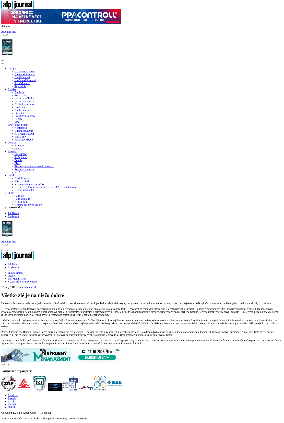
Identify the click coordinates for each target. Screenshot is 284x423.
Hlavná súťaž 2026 (24, 190)
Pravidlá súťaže (22, 178)
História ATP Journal (25, 80)
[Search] (33, 251)
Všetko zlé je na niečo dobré (22, 281)
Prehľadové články (24, 104)
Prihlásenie (13, 213)
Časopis (12, 68)
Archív (11, 401)
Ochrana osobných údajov (28, 204)
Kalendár (19, 145)
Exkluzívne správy (24, 101)
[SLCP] (86, 389)
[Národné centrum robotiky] (71, 389)
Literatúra (19, 113)
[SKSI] (40, 389)
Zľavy (17, 163)
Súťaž (11, 175)
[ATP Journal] (17, 7)
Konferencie (20, 127)
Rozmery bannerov (24, 169)
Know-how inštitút (17, 124)
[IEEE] (114, 389)
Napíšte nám (20, 201)
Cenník (18, 160)
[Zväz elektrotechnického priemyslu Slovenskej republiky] (55, 389)
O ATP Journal (22, 77)
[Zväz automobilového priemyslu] (9, 389)
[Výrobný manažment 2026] (61, 361)
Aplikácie (19, 92)
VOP (17, 172)
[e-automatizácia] (15, 207)
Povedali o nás (22, 83)
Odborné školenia (23, 130)
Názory (18, 118)
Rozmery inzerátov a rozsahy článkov (34, 166)
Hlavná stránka (16, 272)
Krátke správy (21, 110)
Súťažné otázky (22, 181)
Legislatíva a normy (24, 116)
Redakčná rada (22, 198)
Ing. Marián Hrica (17, 278)
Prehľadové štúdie (23, 139)
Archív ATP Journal (24, 74)
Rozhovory (20, 95)
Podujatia (13, 142)
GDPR (11, 407)
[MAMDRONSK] (100, 389)
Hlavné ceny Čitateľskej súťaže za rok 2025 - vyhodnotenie (45, 187)
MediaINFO (20, 154)
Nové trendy (20, 107)
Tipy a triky (20, 136)
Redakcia (19, 195)
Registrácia (20, 86)
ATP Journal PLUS (24, 133)
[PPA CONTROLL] (61, 23)
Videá (17, 121)
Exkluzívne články (24, 98)
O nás (11, 193)
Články (18, 148)
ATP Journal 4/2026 (24, 71)
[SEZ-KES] (24, 389)
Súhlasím (81, 418)
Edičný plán (20, 157)
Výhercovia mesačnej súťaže (29, 184)
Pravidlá (12, 404)
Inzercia (12, 151)
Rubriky (12, 89)
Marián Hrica (31, 287)
